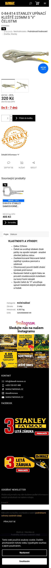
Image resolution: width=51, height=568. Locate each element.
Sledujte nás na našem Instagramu (26, 329)
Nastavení (24, 552)
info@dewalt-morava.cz (15, 381)
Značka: (10, 34)
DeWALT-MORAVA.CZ (14, 389)
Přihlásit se (10, 522)
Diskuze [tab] (13, 234)
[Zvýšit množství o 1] (11, 116)
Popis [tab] (6, 234)
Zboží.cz (19, 532)
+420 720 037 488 (13, 385)
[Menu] (45, 3)
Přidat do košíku (26, 118)
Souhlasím (24, 561)
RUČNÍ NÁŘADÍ (23, 303)
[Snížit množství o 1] (11, 119)
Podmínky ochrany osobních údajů (25, 535)
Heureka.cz (29, 532)
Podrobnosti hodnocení (37, 31)
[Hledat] (30, 3)
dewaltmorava (11, 393)
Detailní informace (9, 155)
